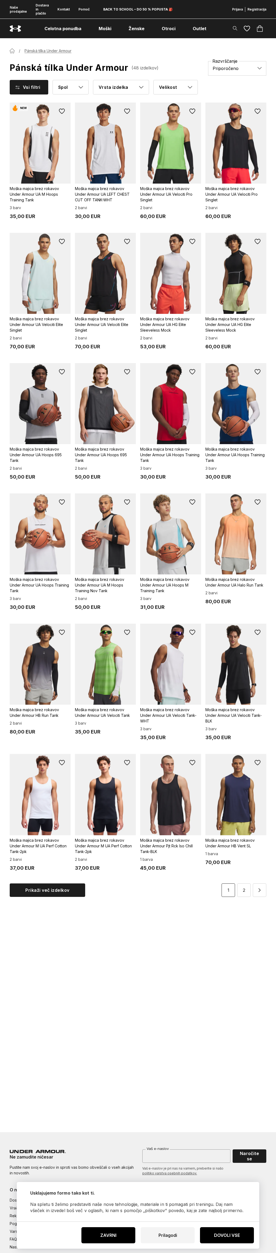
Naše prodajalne (18, 9)
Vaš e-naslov (158, 1148)
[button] (259, 890)
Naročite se (249, 1156)
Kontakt (63, 9)
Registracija (256, 9)
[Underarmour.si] (15, 28)
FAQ (13, 1239)
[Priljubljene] (247, 28)
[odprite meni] (86, 28)
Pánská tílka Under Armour (48, 50)
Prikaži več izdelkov (47, 890)
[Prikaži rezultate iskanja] (235, 28)
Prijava (237, 9)
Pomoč (84, 9)
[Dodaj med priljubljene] (62, 111)
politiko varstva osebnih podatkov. (169, 1173)
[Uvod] (12, 50)
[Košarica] (260, 28)
